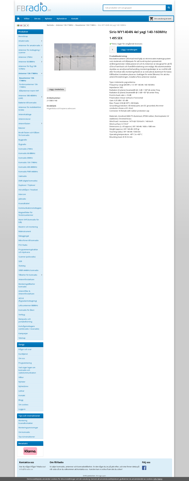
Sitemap (22, 338)
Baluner (22, 128)
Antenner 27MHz (26, 57)
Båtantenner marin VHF (29, 90)
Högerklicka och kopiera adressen (61, 108)
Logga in (22, 409)
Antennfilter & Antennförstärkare (26, 292)
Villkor (27, 18)
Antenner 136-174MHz (28, 73)
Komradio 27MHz (26, 149)
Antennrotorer (25, 119)
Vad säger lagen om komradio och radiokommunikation (27, 370)
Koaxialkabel (24, 203)
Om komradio (24, 432)
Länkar (21, 391)
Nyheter (48, 18)
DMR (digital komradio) (28, 180)
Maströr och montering (28, 227)
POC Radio (23, 245)
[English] (21, 25)
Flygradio (22, 144)
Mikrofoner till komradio (29, 240)
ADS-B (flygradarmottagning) (28, 299)
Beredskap (23, 36)
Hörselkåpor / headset (28, 189)
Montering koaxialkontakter (26, 421)
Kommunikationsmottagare (30, 208)
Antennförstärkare (26, 279)
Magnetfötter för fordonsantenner (26, 213)
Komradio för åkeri (26, 310)
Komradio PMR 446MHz (28, 171)
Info (155, 479)
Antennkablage (25, 114)
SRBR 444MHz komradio (28, 270)
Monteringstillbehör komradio (27, 285)
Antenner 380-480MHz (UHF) (28, 96)
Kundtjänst (23, 354)
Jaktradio (22, 199)
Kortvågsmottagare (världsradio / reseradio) (29, 327)
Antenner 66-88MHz (27, 61)
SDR (20, 261)
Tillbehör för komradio (28, 275)
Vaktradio (23, 176)
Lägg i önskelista (56, 89)
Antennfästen (24, 123)
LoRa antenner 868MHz (28, 305)
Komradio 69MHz (26, 158)
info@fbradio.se (26, 469)
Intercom (22, 194)
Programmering (25, 363)
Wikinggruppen (101, 476)
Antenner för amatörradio (29, 45)
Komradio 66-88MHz (27, 153)
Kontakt (74, 18)
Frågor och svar (25, 349)
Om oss (37, 18)
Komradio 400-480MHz (28, 167)
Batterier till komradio (28, 102)
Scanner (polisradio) (27, 256)
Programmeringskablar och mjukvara (28, 250)
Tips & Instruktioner (27, 436)
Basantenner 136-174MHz (26, 79)
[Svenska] (18, 25)
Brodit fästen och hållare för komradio (29, 133)
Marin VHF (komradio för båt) (29, 220)
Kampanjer (23, 333)
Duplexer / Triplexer (27, 185)
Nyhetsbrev (62, 18)
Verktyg (22, 314)
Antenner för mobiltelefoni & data (30, 108)
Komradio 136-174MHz (28, 162)
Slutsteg (22, 265)
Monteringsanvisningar (28, 427)
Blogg (21, 400)
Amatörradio (24, 41)
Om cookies (23, 404)
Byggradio (23, 139)
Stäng (159, 479)
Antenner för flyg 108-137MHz (28, 67)
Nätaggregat (24, 236)
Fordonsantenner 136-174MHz (28, 85)
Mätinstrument (25, 231)
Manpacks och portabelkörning (25, 320)
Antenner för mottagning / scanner (29, 51)
